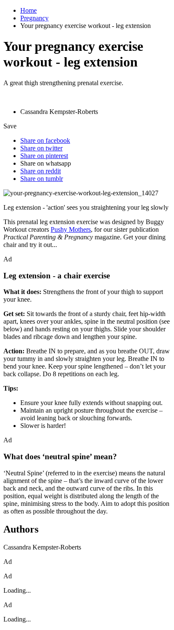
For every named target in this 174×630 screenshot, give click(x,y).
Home (28, 10)
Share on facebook (45, 140)
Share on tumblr (41, 178)
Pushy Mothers (71, 229)
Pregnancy (34, 18)
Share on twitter (41, 148)
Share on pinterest (44, 155)
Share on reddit (40, 171)
